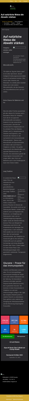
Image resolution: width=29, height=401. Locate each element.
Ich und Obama (14, 342)
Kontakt (25, 1)
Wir (16, 1)
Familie (13, 23)
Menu (11, 1)
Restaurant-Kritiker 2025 (14, 355)
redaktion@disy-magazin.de (9, 381)
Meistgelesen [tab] (21, 336)
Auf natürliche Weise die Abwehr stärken (13, 24)
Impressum (9, 399)
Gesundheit (6, 23)
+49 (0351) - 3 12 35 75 (8, 379)
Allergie (18, 23)
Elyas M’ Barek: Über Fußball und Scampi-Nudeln (14, 348)
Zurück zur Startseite (7, 21)
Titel (20, 1)
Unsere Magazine (19, 21)
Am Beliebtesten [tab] (7, 336)
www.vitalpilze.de (8, 196)
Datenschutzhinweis (18, 399)
